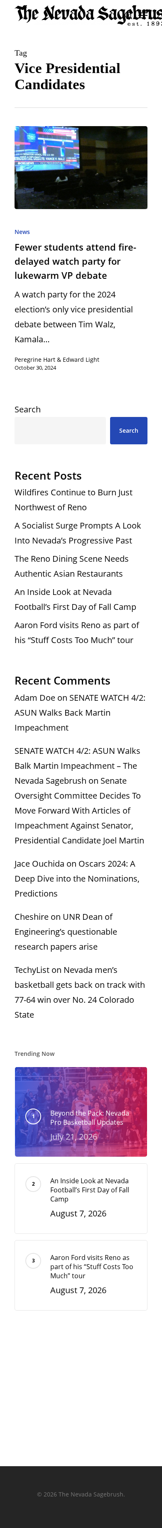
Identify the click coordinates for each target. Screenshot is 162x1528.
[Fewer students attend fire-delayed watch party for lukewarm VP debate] (81, 167)
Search (28, 409)
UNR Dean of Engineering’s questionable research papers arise (66, 931)
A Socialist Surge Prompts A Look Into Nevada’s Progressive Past (78, 533)
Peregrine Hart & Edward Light (57, 359)
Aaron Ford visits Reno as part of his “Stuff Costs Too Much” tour (77, 632)
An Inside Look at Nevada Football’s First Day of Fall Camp (75, 599)
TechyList (32, 969)
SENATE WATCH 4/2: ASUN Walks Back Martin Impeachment (80, 712)
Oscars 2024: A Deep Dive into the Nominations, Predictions (77, 878)
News (22, 232)
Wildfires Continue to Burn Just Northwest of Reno (74, 500)
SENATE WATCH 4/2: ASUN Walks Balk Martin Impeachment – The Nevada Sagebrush (77, 765)
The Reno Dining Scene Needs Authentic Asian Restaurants (72, 566)
